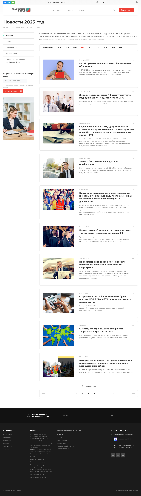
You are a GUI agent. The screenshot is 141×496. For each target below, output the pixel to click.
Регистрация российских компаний (41, 471)
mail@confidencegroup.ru (123, 434)
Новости (9, 35)
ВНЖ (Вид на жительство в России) (40, 449)
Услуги (33, 430)
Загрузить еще (90, 386)
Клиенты (6, 443)
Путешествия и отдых (37, 474)
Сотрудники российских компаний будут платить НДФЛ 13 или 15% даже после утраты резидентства (105, 299)
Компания (7, 430)
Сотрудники (7, 446)
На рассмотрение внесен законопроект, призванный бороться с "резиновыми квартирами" (102, 265)
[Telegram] (9, 2)
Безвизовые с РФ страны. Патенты (40, 451)
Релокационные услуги (38, 462)
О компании (7, 434)
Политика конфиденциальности (126, 490)
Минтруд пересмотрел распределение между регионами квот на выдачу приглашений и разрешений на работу (105, 363)
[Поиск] (114, 10)
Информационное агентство (69, 430)
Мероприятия (11, 48)
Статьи (8, 41)
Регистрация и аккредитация (40, 465)
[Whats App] (13, 2)
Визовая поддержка (37, 459)
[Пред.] (44, 393)
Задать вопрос (126, 10)
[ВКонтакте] (5, 2)
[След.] (133, 393)
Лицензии (7, 437)
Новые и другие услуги (38, 477)
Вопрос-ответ (11, 54)
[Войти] (137, 2)
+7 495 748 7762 (56, 2)
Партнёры (7, 440)
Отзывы (6, 449)
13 (113, 393)
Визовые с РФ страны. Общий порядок (41, 443)
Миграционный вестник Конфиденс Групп (15, 61)
